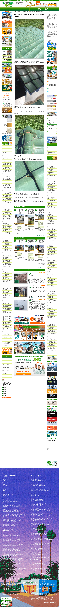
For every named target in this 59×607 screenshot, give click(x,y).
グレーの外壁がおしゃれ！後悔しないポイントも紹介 (52, 322)
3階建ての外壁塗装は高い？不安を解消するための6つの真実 (12, 519)
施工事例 (12, 9)
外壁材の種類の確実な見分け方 (50, 204)
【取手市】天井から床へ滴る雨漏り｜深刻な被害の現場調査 (52, 27)
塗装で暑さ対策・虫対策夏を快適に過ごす (7, 204)
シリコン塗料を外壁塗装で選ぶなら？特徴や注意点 (7, 199)
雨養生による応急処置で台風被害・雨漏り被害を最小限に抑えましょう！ (13, 583)
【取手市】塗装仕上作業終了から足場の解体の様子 (52, 41)
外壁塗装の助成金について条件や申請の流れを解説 (38, 509)
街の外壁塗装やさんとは (6, 476)
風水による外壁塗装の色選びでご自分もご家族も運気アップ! (12, 510)
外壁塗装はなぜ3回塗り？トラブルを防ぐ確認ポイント (11, 548)
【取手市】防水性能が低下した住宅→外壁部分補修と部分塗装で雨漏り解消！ (52, 34)
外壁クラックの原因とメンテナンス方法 (6, 210)
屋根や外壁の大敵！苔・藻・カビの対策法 (51, 286)
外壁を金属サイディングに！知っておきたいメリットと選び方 (40, 513)
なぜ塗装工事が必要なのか (7, 149)
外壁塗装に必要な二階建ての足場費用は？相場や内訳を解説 (40, 557)
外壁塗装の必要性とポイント (35, 495)
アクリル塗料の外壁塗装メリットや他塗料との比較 (7, 193)
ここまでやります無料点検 (46, 9)
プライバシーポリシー (6, 370)
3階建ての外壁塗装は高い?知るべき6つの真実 (52, 198)
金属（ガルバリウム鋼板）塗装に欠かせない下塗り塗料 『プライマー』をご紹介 (43, 597)
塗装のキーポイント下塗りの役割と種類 (51, 221)
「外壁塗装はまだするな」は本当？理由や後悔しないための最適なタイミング (14, 514)
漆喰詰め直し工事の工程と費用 (51, 271)
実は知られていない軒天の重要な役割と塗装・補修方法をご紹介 (40, 525)
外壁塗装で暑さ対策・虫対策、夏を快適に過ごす (38, 554)
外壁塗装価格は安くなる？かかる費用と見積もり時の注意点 (40, 490)
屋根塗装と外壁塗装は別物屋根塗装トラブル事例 (7, 227)
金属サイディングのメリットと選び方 (6, 272)
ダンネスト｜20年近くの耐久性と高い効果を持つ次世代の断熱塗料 (41, 575)
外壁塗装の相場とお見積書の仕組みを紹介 (51, 178)
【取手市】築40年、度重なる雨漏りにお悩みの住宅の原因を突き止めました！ (52, 37)
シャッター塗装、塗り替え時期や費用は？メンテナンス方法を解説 (41, 542)
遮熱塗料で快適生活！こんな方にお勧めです (37, 570)
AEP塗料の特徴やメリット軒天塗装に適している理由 (52, 353)
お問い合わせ (5, 373)
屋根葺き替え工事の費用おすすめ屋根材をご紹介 (7, 176)
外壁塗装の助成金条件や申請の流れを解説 (51, 167)
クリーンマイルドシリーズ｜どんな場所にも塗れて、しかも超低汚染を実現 (42, 578)
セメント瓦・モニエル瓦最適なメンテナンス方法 (7, 283)
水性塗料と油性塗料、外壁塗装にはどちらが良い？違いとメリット (41, 592)
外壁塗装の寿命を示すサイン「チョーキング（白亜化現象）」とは (12, 539)
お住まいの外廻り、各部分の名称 (8, 529)
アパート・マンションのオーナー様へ (51, 150)
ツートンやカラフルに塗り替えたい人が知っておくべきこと (52, 92)
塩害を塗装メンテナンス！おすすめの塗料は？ (7, 326)
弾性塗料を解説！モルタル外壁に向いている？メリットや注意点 (12, 598)
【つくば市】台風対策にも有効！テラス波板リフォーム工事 (52, 18)
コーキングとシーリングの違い (7, 331)
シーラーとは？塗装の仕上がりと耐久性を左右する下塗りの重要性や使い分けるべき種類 (44, 594)
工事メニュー (26, 9)
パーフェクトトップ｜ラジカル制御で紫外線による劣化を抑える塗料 (41, 560)
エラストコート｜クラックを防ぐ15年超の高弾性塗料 (39, 573)
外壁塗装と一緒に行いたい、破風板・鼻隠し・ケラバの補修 (40, 524)
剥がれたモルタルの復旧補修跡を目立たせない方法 (7, 216)
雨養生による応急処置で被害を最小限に (51, 305)
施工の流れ (33, 9)
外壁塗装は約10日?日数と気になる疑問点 (51, 190)
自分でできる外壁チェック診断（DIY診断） (9, 525)
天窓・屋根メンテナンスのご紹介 (6, 247)
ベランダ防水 (7, 60)
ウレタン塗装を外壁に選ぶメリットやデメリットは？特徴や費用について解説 (42, 583)
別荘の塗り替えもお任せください (52, 153)
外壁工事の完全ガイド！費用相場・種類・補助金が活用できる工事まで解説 (14, 515)
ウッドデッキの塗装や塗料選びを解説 (6, 295)
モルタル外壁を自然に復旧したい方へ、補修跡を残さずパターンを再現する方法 (14, 543)
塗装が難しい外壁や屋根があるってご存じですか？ (52, 252)
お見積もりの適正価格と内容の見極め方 (51, 184)
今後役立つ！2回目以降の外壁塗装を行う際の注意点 (38, 503)
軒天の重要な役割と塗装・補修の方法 (6, 241)
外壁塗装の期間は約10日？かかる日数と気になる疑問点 (11, 511)
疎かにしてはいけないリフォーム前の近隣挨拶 (51, 192)
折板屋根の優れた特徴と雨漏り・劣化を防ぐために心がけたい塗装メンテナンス (42, 515)
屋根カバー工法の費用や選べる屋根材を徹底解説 (7, 179)
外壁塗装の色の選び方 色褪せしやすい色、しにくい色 (11, 504)
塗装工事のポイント (6, 152)
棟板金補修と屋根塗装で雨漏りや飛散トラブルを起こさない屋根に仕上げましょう (15, 568)
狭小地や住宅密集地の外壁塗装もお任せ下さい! (7, 269)
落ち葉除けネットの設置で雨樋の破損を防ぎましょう (39, 533)
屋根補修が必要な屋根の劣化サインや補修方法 (7, 261)
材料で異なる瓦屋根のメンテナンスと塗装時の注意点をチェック (40, 520)
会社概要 (53, 9)
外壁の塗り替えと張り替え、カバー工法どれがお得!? (51, 201)
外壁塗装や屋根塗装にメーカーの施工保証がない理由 (52, 232)
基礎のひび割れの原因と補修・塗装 (50, 308)
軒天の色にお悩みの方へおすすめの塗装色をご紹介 (7, 244)
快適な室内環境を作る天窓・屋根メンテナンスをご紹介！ (39, 528)
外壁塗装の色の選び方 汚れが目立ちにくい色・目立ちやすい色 (12, 505)
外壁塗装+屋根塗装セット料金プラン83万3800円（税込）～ (40, 485)
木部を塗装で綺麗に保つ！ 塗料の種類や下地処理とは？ (11, 578)
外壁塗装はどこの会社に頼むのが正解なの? (9, 555)
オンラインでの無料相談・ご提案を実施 (51, 161)
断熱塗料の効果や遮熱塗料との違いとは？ (51, 297)
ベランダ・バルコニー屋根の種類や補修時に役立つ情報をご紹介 (12, 569)
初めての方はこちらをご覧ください (36, 476)
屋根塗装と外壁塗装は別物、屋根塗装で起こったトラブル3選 (12, 553)
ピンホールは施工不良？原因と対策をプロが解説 (7, 219)
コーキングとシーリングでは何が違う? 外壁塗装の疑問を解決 (12, 559)
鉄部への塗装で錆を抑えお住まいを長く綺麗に (7, 286)
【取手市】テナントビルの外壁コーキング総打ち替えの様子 (52, 29)
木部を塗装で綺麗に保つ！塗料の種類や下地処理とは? (52, 291)
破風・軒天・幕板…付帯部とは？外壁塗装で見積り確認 (39, 523)
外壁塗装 (7, 51)
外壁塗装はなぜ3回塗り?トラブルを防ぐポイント (7, 233)
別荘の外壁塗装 (33, 553)
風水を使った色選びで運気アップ (52, 81)
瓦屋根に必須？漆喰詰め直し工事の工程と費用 (38, 519)
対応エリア (4, 490)
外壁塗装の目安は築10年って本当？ (6, 158)
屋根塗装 (7, 54)
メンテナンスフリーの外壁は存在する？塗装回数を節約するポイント (13, 531)
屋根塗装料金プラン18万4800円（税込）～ (37, 484)
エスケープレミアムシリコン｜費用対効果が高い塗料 (39, 568)
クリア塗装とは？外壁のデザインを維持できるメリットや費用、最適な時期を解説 (43, 584)
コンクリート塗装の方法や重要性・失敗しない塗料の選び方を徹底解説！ (42, 543)
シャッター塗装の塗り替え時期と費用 (6, 300)
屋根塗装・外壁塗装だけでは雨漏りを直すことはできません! (12, 520)
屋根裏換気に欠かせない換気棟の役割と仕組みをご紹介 (11, 575)
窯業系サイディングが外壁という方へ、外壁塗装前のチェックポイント (41, 599)
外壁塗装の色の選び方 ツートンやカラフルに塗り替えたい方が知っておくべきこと (15, 506)
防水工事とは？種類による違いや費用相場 (7, 312)
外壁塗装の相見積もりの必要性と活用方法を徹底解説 (11, 549)
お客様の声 (19, 9)
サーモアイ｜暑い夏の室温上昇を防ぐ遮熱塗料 (38, 563)
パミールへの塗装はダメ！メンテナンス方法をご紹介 (52, 294)
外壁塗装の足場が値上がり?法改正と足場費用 (52, 240)
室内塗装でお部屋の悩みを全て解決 (36, 505)
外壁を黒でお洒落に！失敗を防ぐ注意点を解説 (51, 325)
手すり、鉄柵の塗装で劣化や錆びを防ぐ (6, 292)
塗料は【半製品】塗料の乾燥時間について (7, 329)
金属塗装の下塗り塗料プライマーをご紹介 (51, 224)
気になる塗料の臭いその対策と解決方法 (51, 195)
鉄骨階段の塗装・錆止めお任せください (7, 289)
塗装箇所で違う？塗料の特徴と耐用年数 (51, 218)
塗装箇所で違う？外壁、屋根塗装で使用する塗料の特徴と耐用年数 (41, 588)
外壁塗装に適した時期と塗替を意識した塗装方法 (7, 187)
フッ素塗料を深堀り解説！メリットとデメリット (52, 336)
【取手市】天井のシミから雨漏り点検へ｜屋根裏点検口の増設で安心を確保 (52, 15)
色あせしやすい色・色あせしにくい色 (52, 88)
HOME (15, 11)
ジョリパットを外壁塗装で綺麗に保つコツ (52, 274)
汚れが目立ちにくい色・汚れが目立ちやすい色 (52, 85)
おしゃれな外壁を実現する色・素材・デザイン (52, 317)
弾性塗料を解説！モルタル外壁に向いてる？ (52, 339)
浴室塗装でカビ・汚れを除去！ (6, 298)
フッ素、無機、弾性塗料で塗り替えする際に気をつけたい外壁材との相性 (13, 565)
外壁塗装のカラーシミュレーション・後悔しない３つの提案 (11, 509)
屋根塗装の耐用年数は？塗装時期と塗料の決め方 (51, 314)
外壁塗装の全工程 (6, 161)
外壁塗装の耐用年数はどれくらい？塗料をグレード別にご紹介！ (12, 535)
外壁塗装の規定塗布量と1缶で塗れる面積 (51, 280)
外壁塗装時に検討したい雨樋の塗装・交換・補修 (7, 252)
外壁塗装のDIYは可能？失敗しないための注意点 (51, 249)
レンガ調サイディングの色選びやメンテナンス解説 (7, 213)
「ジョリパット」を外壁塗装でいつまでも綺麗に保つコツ (11, 564)
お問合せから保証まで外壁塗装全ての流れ (37, 480)
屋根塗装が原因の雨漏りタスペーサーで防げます (7, 266)
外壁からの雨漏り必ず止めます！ (36, 494)
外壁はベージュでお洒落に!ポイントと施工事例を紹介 (52, 331)
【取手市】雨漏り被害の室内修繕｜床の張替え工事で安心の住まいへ (52, 20)
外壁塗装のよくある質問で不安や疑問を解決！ (52, 164)
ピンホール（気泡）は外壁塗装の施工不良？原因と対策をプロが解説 (13, 544)
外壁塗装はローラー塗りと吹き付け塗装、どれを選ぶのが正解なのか (13, 558)
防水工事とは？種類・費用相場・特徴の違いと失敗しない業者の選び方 (13, 570)
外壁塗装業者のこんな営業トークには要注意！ (52, 246)
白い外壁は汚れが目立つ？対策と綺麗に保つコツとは (52, 328)
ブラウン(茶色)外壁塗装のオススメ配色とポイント (52, 334)
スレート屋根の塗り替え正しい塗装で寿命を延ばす (7, 264)
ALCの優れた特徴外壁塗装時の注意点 (6, 334)
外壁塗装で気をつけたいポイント (7, 230)
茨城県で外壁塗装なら (6, 364)
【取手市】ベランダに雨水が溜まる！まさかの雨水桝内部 (52, 32)
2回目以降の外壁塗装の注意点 (50, 215)
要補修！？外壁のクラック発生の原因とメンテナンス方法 (11, 540)
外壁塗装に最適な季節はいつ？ (7, 190)
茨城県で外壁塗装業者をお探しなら (8, 494)
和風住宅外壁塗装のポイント (51, 269)
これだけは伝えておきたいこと (7, 481)
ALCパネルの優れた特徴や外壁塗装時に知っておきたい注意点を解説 (13, 560)
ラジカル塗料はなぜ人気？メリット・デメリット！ (52, 350)
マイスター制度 (5, 485)
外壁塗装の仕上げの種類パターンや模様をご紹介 (51, 342)
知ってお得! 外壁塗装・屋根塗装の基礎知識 (9, 521)
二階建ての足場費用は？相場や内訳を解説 (51, 243)
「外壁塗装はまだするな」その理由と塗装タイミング (7, 164)
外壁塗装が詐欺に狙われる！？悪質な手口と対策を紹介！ (11, 550)
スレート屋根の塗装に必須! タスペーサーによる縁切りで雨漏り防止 (13, 554)
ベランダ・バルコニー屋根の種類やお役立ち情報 (7, 309)
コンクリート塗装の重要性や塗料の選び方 (6, 303)
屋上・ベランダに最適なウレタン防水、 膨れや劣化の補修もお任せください (14, 573)
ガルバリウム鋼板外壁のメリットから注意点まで (51, 209)
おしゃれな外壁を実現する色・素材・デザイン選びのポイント (12, 588)
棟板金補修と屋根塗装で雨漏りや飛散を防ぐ (7, 306)
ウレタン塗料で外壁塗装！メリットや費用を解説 (7, 196)
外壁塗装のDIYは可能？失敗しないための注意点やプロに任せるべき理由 (13, 526)
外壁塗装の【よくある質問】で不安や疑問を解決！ (10, 501)
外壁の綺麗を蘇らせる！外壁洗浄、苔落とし (51, 283)
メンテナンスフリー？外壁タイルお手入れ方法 (51, 266)
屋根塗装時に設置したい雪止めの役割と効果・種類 (7, 255)
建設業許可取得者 (6, 367)
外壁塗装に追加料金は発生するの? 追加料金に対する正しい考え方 (41, 510)
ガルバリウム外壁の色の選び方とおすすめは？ (10, 534)
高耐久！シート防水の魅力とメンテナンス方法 (7, 320)
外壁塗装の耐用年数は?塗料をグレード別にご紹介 (7, 185)
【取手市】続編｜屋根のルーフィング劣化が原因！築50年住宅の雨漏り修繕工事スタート (52, 24)
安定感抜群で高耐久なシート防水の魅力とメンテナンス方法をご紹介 (13, 574)
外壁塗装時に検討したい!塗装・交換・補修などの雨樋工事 (39, 530)
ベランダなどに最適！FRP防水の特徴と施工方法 (7, 314)
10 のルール (5, 484)
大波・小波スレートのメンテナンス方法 (6, 345)
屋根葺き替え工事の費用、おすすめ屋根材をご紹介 (38, 499)
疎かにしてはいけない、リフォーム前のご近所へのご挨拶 (11, 516)
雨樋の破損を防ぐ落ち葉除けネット (6, 258)
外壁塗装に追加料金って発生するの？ (51, 173)
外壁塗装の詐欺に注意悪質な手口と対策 (51, 187)
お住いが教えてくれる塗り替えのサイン (6, 155)
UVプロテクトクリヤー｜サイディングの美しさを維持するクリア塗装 (41, 574)
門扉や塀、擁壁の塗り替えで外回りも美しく (37, 504)
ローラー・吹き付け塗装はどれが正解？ (51, 277)
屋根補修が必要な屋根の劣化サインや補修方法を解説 (39, 534)
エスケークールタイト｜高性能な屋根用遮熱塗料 (38, 569)
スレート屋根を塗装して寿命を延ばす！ (37, 549)
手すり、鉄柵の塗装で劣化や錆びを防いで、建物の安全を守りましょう (41, 538)
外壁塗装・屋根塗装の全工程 (35, 481)
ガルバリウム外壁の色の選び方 (51, 212)
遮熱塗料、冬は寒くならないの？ (36, 587)
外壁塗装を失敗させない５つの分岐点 (51, 170)
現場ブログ (19, 11)
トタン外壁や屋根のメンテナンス (6, 275)
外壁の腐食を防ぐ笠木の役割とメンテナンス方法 (7, 250)
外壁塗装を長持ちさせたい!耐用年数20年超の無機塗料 (52, 229)
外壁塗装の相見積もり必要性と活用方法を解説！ (52, 176)
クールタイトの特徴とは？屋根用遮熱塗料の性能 (52, 348)
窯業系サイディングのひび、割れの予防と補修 (51, 255)
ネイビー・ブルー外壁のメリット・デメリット (51, 319)
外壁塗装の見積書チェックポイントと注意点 (52, 181)
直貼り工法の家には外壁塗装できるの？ (51, 257)
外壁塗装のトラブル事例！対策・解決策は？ (52, 311)
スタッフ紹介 (5, 491)
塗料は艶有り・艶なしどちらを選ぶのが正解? (51, 260)
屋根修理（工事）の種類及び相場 (6, 173)
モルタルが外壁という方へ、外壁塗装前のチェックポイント (40, 598)
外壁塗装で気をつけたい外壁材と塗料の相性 (7, 343)
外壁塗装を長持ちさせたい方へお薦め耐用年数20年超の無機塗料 (40, 593)
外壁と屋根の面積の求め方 (7, 337)
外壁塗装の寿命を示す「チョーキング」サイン (7, 207)
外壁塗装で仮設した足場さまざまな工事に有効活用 (52, 238)
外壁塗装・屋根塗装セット (7, 57)
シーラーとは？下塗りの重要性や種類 (51, 226)
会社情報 (4, 489)
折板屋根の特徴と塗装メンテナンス (6, 278)
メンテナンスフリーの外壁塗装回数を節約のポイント (52, 207)
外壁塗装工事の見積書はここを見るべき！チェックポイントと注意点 (41, 489)
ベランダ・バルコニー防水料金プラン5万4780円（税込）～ (40, 486)
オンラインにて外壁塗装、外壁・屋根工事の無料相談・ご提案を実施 (41, 508)
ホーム (5, 9)
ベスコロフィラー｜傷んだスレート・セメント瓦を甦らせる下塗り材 (41, 565)
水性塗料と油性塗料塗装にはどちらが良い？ (51, 263)
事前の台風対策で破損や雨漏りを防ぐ (51, 303)
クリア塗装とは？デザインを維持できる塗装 (7, 202)
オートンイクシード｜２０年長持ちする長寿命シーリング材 (40, 579)
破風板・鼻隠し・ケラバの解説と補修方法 (7, 238)
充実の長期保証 (5, 486)
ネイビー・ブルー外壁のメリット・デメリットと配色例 (11, 589)
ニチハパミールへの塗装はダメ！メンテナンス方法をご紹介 (11, 579)
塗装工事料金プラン (40, 9)
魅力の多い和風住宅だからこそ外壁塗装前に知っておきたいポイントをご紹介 (42, 518)
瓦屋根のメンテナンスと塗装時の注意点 (7, 281)
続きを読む (32, 297)
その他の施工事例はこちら (40, 235)
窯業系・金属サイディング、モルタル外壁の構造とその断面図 (12, 563)
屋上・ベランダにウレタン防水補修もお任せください (7, 317)
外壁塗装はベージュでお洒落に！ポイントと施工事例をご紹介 (12, 594)
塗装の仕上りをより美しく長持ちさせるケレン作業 (7, 221)
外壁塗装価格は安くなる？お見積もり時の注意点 (7, 171)
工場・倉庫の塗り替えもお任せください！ (52, 147)
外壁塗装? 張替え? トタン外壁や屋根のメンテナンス (39, 514)
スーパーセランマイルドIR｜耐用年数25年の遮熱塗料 (39, 564)
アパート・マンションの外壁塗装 (36, 552)
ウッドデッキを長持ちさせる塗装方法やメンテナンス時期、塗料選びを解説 (42, 539)
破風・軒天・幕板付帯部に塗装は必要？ (6, 235)
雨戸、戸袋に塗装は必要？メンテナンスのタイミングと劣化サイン (41, 544)
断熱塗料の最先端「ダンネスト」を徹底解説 (52, 300)
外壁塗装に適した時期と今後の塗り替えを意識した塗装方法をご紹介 (13, 536)
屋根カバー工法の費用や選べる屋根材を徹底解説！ (38, 500)
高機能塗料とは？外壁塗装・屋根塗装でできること (7, 224)
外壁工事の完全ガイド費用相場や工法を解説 (6, 168)
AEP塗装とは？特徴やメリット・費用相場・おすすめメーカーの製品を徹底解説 (42, 585)
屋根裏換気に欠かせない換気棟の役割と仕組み (7, 323)
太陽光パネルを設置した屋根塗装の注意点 (51, 288)
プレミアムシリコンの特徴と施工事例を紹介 (51, 345)
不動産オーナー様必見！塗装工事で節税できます (51, 235)
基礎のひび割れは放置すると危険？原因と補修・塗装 (11, 584)
